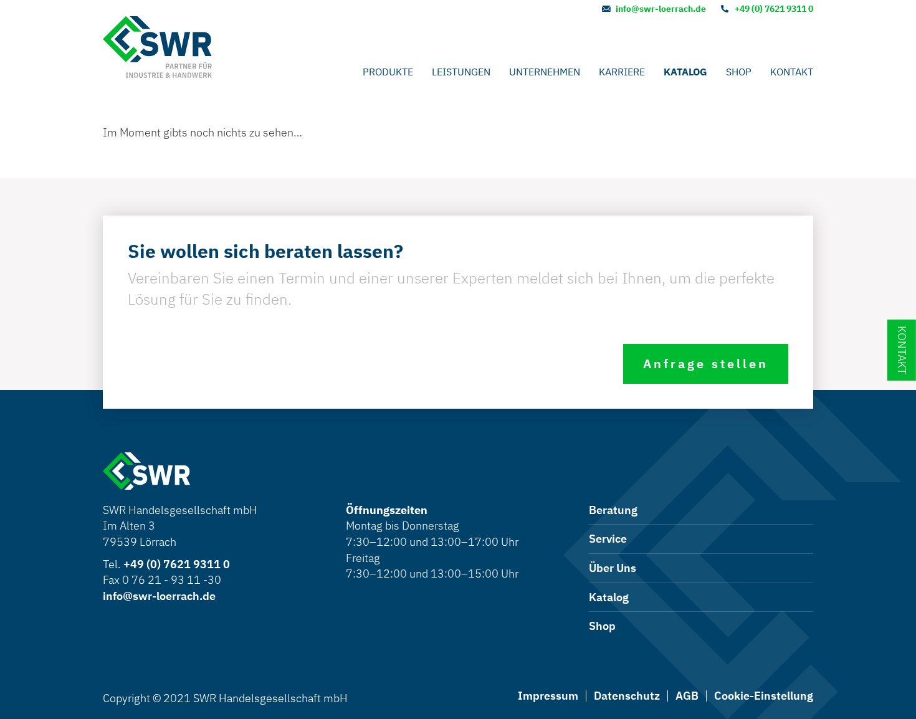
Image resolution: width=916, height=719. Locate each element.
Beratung (613, 510)
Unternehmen (544, 71)
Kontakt (791, 71)
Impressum (548, 696)
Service (608, 538)
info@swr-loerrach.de (661, 8)
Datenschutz (627, 696)
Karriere (622, 71)
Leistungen (461, 71)
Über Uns (612, 568)
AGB (687, 696)
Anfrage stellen (705, 363)
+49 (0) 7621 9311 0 (774, 8)
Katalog (685, 71)
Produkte (388, 71)
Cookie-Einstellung (763, 696)
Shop (738, 71)
